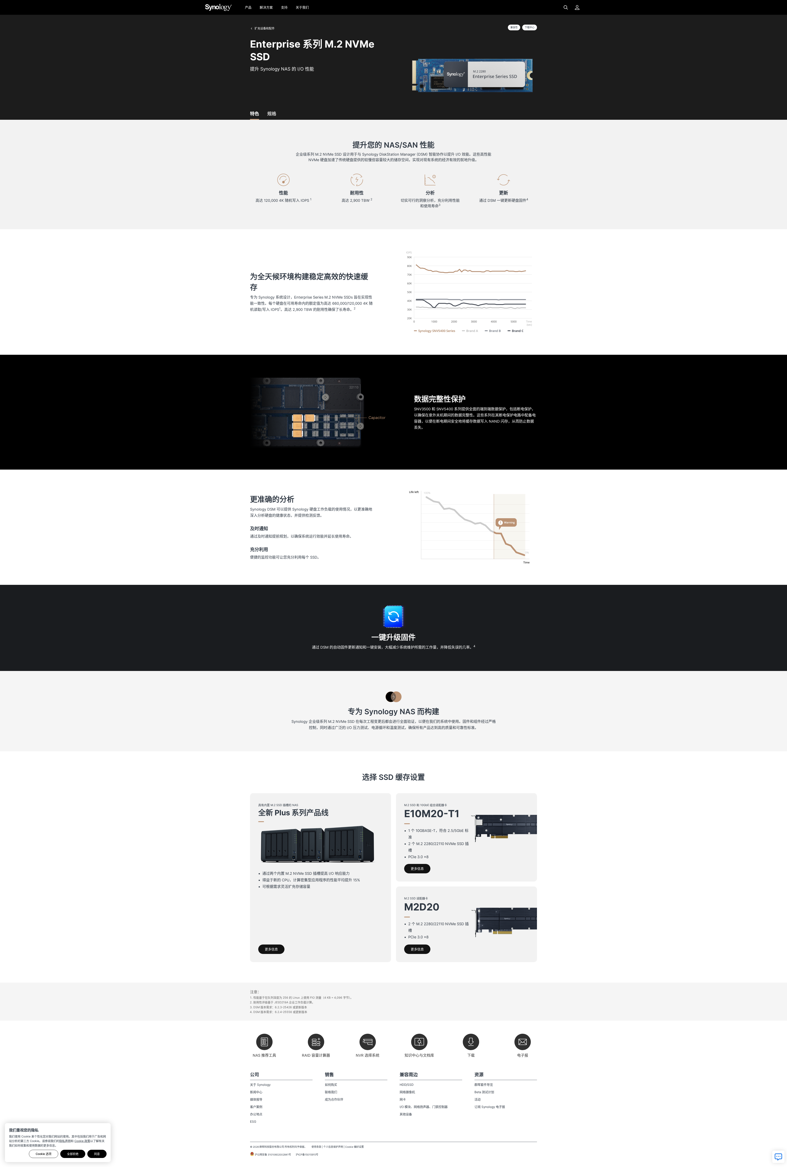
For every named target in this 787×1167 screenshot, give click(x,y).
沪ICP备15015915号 (307, 1154)
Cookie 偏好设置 (354, 1146)
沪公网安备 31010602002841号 (272, 1154)
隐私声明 (65, 1141)
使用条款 (316, 1146)
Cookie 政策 (82, 1141)
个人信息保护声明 (333, 1146)
